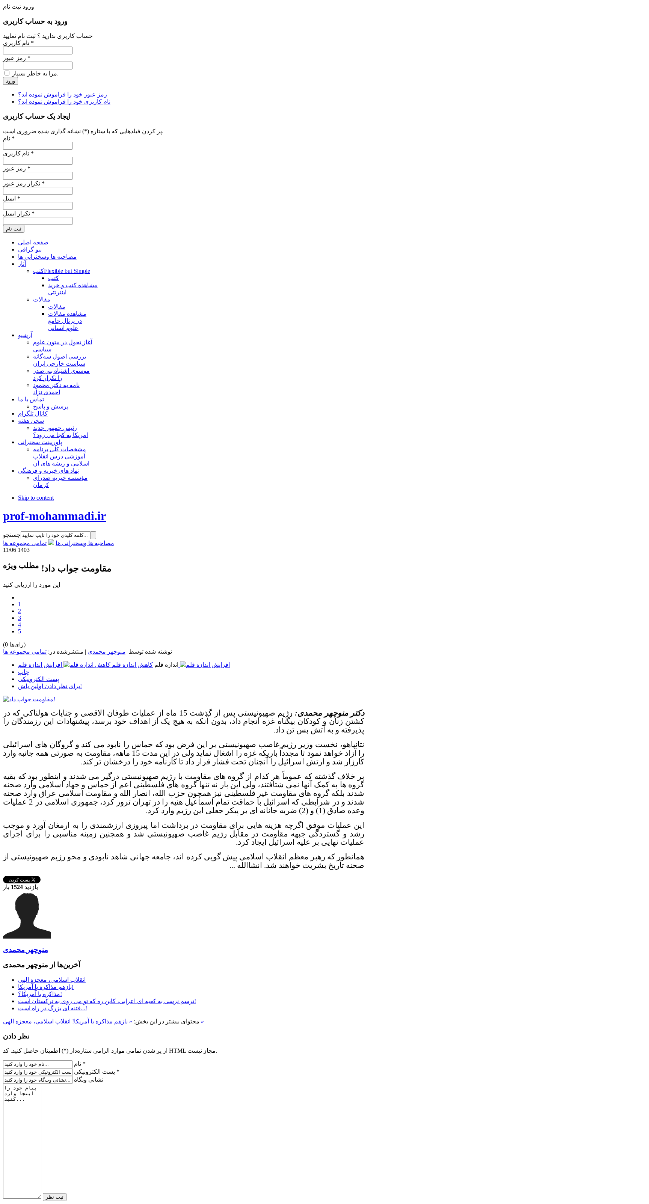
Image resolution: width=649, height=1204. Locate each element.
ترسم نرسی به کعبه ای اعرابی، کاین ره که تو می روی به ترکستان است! (107, 1001)
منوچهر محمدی (106, 651)
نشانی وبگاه (88, 1079)
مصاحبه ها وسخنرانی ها (85, 543)
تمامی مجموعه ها (25, 543)
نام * (80, 1064)
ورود (10, 81)
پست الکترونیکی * (96, 1071)
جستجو (12, 535)
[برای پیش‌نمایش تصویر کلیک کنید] (29, 699)
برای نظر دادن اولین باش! (50, 686)
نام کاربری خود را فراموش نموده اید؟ (64, 101)
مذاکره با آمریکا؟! (40, 994)
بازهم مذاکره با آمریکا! (46, 987)
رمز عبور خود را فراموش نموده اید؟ (62, 94)
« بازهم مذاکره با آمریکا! (101, 1021)
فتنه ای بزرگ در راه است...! (52, 1008)
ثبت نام (13, 229)
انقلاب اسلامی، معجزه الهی (52, 979)
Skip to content (36, 497)
